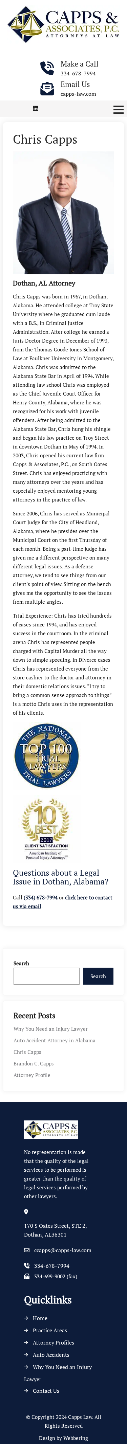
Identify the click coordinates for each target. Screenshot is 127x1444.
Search (21, 963)
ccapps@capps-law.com (62, 1250)
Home (40, 1318)
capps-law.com (78, 93)
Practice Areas (50, 1330)
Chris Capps (27, 1051)
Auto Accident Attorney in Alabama (55, 1040)
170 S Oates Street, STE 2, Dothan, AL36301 (55, 1230)
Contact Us (46, 1390)
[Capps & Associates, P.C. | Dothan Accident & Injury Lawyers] (63, 23)
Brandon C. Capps (34, 1063)
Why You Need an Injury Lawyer (51, 1028)
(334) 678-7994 (41, 897)
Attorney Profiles (53, 1342)
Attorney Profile (32, 1075)
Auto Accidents (51, 1354)
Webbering (75, 1437)
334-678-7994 (78, 73)
